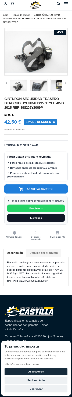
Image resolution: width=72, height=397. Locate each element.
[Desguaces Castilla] (36, 5)
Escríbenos (36, 208)
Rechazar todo (36, 380)
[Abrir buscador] (58, 4)
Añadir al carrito (36, 189)
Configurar (36, 388)
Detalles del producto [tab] (44, 252)
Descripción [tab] (15, 252)
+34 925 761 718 (15, 340)
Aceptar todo (36, 371)
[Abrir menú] (66, 4)
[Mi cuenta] (5, 4)
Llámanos (36, 217)
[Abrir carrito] (12, 4)
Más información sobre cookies (22, 364)
